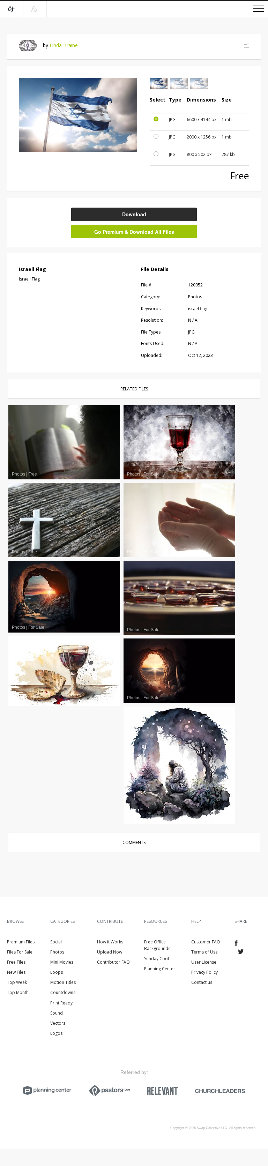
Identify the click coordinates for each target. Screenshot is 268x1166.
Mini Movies (61, 962)
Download (134, 214)
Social (56, 942)
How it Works (110, 942)
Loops (56, 972)
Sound (56, 1013)
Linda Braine (64, 45)
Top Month (18, 992)
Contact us (201, 982)
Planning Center (159, 969)
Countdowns (62, 992)
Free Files (16, 962)
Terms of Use (204, 952)
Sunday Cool (156, 959)
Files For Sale (19, 952)
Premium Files (21, 942)
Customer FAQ (205, 942)
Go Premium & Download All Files (134, 231)
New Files (16, 972)
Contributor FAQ (113, 962)
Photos (57, 952)
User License (203, 962)
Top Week (17, 982)
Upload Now (109, 952)
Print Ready (61, 1003)
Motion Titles (63, 982)
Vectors (57, 1023)
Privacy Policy (204, 972)
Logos (56, 1033)
